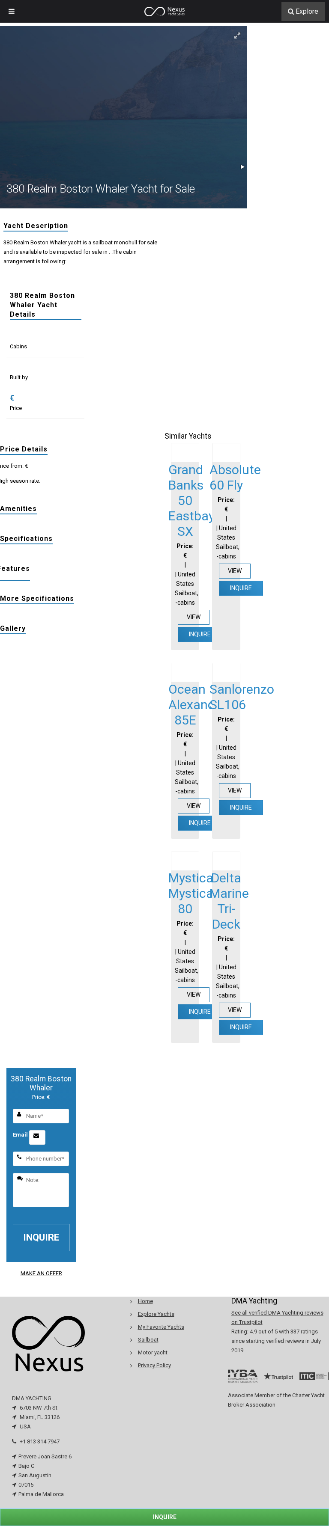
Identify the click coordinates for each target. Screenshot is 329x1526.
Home (145, 1301)
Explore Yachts (156, 1314)
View (193, 617)
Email (21, 1134)
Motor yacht (152, 1352)
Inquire (200, 634)
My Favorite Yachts (161, 1327)
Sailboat (148, 1339)
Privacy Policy (154, 1365)
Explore (307, 11)
